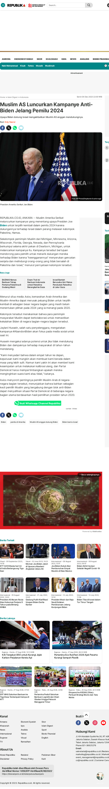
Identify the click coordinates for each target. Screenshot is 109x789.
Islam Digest (13, 97)
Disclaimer (4, 759)
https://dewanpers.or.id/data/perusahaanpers (23, 774)
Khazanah (4, 726)
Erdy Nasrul (10, 122)
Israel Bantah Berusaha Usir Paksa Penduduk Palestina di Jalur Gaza (62, 283)
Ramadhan (26, 741)
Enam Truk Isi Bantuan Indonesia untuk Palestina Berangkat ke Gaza (36, 283)
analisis (84, 59)
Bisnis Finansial (48, 733)
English (45, 737)
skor (39, 59)
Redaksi (24, 755)
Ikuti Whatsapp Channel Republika (40, 403)
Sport (44, 729)
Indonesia (24, 97)
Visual (23, 737)
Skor (44, 722)
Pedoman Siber (48, 755)
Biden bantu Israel (70, 422)
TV (1, 741)
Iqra (22, 726)
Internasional (5, 733)
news (73, 59)
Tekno (23, 733)
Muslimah (49, 65)
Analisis (24, 729)
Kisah (23, 65)
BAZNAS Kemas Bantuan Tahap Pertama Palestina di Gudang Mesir (11, 283)
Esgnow (3, 737)
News (2, 729)
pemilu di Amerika (18, 422)
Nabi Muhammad (10, 65)
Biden (4, 225)
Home (2, 97)
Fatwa (31, 65)
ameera (6, 59)
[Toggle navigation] (3, 5)
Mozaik (39, 65)
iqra (63, 59)
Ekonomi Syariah (23, 59)
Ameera (3, 722)
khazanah (52, 59)
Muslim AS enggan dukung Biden (44, 422)
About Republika (7, 755)
